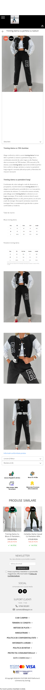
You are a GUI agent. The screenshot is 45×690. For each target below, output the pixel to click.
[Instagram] (25, 591)
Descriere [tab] (7, 142)
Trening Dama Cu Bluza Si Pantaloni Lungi (12, 535)
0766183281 (24, 606)
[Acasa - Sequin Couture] (23, 19)
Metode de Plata (21, 627)
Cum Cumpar (21, 618)
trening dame (30, 187)
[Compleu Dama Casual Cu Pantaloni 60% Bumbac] (33, 519)
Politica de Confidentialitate (21, 638)
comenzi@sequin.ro (23, 609)
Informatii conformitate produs (15, 453)
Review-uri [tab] (8, 463)
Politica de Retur (21, 648)
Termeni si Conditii (21, 622)
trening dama (29, 155)
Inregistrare (21, 633)
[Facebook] (20, 591)
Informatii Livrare (21, 643)
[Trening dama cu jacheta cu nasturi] (22, 64)
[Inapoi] (2, 31)
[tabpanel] (22, 64)
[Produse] (3, 18)
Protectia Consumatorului (21, 653)
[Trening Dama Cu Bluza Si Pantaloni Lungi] (12, 519)
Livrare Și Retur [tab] (9, 458)
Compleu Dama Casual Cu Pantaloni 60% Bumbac (33, 535)
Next (41, 66)
